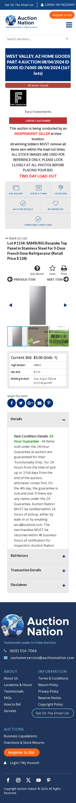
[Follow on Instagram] (18, 780)
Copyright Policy (50, 704)
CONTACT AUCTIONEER (38, 120)
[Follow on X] (28, 780)
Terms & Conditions (53, 678)
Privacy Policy (48, 691)
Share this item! (17, 396)
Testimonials (14, 691)
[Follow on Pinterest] (48, 780)
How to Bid (12, 704)
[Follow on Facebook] (8, 780)
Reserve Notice (49, 698)
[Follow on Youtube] (38, 780)
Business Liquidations (20, 736)
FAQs (8, 698)
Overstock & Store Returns (24, 742)
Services (10, 711)
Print (64, 274)
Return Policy (48, 685)
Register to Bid (62, 15)
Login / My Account (60, 4)
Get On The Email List (19, 5)
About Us (11, 678)
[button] (38, 305)
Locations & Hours (18, 685)
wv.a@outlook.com (28, 524)
